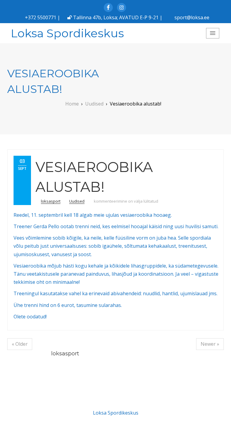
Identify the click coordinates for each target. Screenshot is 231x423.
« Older (20, 344)
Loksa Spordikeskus (67, 33)
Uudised (77, 201)
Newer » (210, 344)
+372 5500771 (40, 17)
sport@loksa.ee (191, 17)
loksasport (50, 201)
